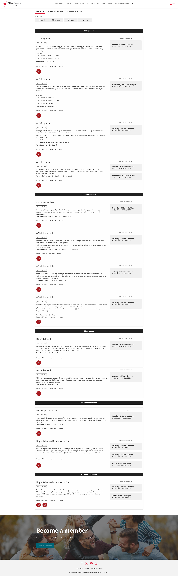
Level (43, 20)
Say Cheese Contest (122, 4)
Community (95, 4)
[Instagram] (96, 563)
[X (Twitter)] (86, 563)
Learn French (59, 4)
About (110, 4)
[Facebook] (81, 563)
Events (69, 4)
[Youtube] (91, 563)
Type (72, 20)
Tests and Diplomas (81, 4)
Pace (86, 20)
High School (55, 11)
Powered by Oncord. (102, 572)
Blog (103, 4)
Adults (40, 11)
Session (57, 20)
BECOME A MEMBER (43, 543)
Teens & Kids (74, 11)
